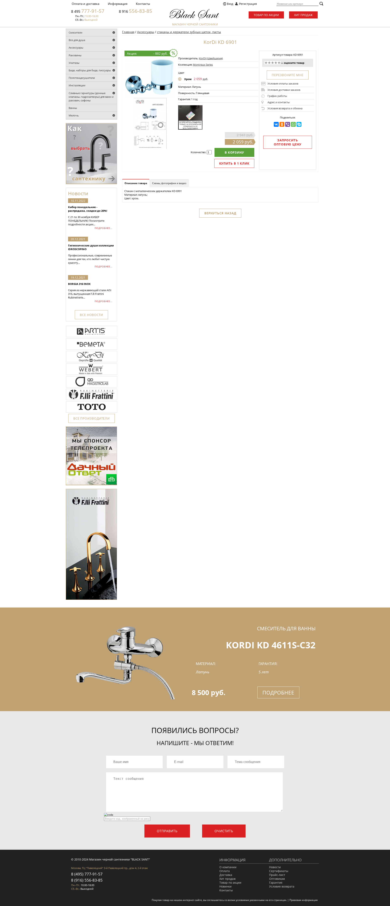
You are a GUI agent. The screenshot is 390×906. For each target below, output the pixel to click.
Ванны (73, 108)
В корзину (234, 152)
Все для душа (77, 40)
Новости (275, 867)
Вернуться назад (220, 213)
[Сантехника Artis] (91, 337)
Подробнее (278, 692)
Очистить (223, 831)
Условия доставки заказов (284, 90)
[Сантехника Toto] (91, 412)
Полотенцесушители (82, 78)
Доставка (225, 875)
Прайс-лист (277, 875)
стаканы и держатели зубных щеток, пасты (189, 32)
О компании (227, 867)
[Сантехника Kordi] (91, 362)
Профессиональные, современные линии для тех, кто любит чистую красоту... (91, 254)
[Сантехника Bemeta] (91, 349)
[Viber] (287, 124)
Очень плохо (266, 62)
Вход (230, 4)
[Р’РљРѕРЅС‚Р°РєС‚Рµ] (276, 124)
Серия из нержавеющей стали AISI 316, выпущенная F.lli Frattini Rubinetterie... (89, 290)
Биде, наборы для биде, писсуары (90, 70)
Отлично (279, 62)
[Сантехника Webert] (91, 374)
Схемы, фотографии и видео (169, 183)
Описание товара (136, 183)
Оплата (224, 871)
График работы (277, 96)
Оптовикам (277, 879)
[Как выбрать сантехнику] (91, 183)
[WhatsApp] (293, 124)
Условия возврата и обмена (285, 108)
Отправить (167, 831)
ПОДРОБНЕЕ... (104, 228)
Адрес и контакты (279, 102)
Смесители (75, 32)
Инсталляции (77, 85)
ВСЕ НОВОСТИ (91, 315)
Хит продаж (303, 15)
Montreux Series (203, 64)
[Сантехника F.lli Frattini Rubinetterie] (91, 399)
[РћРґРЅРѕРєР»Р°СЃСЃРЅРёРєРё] (282, 124)
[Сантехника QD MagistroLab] (91, 387)
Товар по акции (266, 15)
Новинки (225, 886)
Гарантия (275, 882)
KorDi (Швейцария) (211, 58)
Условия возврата (281, 886)
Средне (272, 62)
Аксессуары (76, 47)
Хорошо (275, 62)
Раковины (75, 55)
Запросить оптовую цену (287, 142)
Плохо (269, 62)
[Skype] (299, 124)
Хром (188, 79)
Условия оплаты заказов (283, 83)
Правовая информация (303, 900)
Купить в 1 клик (234, 163)
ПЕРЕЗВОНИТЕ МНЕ (287, 75)
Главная (128, 32)
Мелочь (74, 115)
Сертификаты (278, 871)
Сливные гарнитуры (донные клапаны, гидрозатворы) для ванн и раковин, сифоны (91, 96)
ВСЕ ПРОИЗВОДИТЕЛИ (91, 418)
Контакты (143, 4)
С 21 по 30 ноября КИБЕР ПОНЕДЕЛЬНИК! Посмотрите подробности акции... (87, 215)
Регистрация (248, 4)
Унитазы (74, 63)
